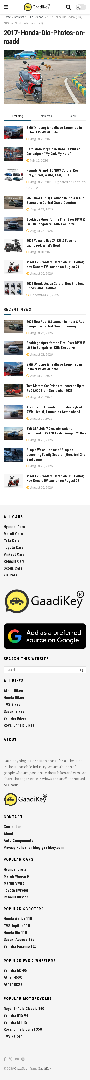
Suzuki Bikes (14, 711)
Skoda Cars (13, 568)
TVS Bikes (12, 704)
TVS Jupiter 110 (17, 925)
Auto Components (18, 840)
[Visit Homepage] (37, 7)
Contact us (13, 827)
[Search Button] (68, 7)
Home (7, 17)
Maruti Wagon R (16, 876)
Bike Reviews (35, 17)
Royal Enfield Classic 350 (24, 1008)
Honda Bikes (14, 697)
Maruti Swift (14, 883)
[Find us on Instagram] (23, 1059)
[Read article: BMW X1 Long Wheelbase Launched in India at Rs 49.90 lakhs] (13, 369)
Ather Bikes (13, 690)
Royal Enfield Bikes (19, 725)
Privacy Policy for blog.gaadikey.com (34, 847)
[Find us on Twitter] (10, 1059)
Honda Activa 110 (18, 919)
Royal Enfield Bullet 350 (23, 1029)
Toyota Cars (14, 547)
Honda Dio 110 (15, 932)
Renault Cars (14, 561)
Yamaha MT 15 (15, 1022)
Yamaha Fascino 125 (20, 946)
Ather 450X (13, 977)
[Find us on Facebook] (5, 1059)
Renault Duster (16, 897)
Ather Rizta (13, 984)
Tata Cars (12, 540)
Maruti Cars (13, 533)
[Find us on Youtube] (17, 1059)
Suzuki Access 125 (19, 939)
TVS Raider (13, 1036)
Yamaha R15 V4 (16, 1015)
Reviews (19, 17)
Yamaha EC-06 (15, 970)
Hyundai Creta (15, 869)
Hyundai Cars (14, 527)
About (8, 833)
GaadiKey (20, 1068)
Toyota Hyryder (16, 890)
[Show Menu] (6, 7)
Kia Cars (10, 575)
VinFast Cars (14, 554)
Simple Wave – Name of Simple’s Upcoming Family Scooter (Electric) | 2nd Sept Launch (55, 454)
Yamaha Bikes (15, 718)
